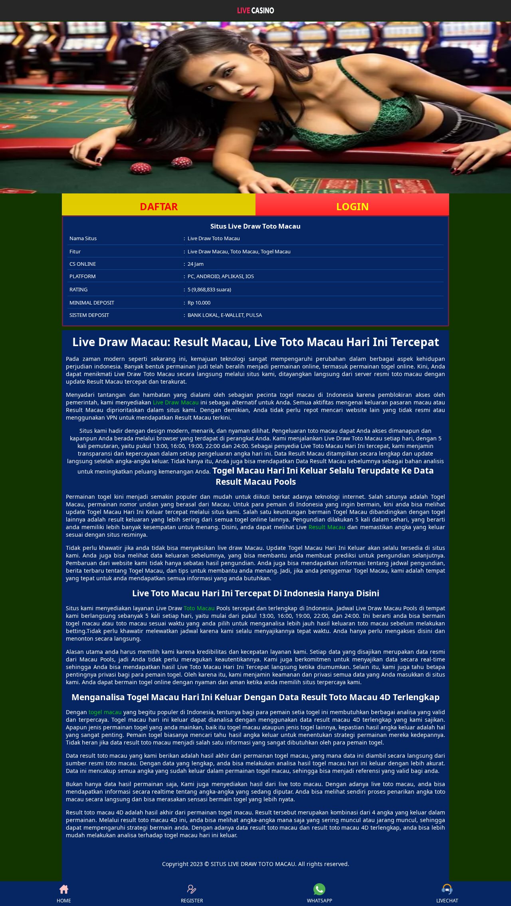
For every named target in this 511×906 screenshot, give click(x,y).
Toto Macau (199, 608)
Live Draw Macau (176, 402)
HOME (64, 900)
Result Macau (327, 527)
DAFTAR (159, 206)
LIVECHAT (447, 900)
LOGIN (352, 206)
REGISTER (192, 900)
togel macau (105, 712)
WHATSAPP (319, 900)
